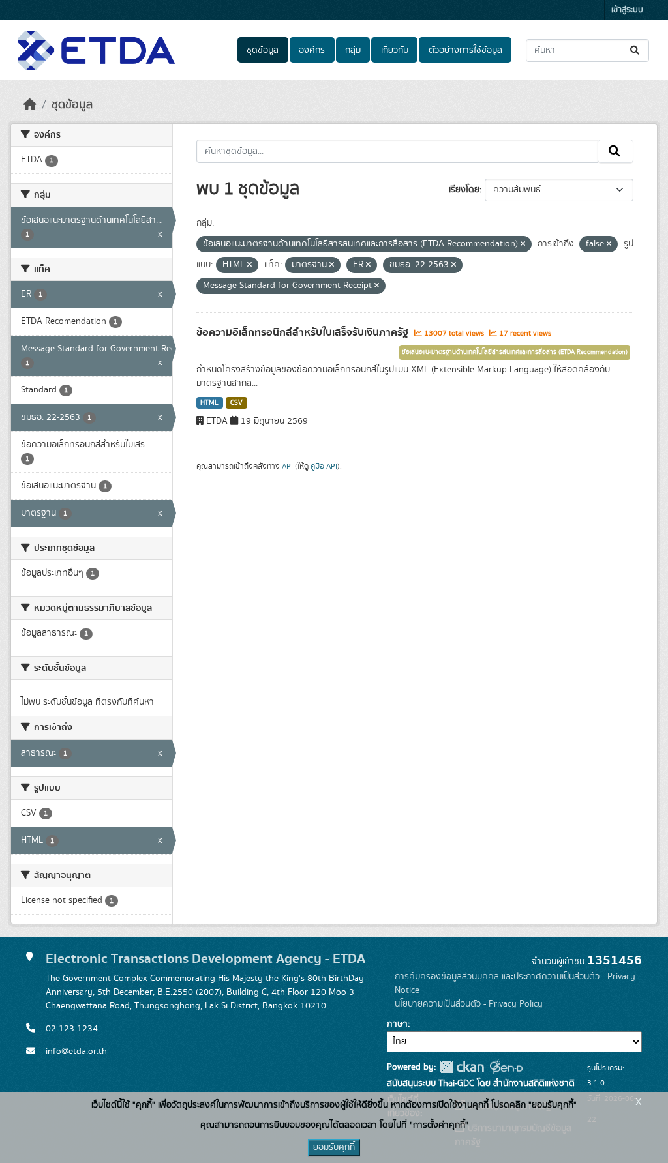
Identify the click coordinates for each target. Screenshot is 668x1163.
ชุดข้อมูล (263, 50)
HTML (209, 403)
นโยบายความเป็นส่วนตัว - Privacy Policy (469, 1003)
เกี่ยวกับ (394, 50)
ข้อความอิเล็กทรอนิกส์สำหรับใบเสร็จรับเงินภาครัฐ (303, 332)
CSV (236, 403)
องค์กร (312, 50)
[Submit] (636, 50)
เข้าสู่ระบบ (627, 10)
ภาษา (397, 1024)
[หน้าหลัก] (30, 104)
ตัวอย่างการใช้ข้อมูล (465, 50)
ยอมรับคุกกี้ (334, 1147)
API (287, 466)
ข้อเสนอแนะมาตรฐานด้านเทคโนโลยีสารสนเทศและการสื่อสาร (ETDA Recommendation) (515, 352)
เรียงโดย (464, 189)
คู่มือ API (324, 466)
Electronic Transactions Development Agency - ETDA (205, 958)
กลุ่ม (353, 50)
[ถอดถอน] (523, 244)
